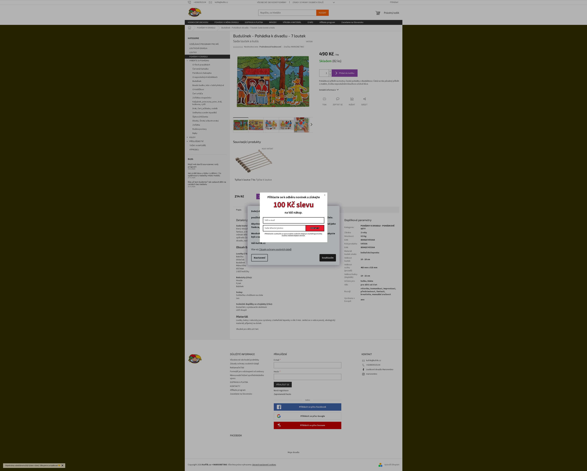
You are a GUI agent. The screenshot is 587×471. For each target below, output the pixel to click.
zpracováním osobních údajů (294, 234)
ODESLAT (314, 228)
